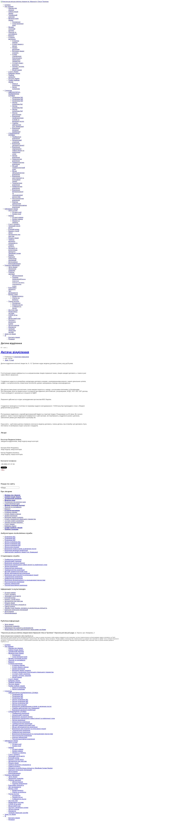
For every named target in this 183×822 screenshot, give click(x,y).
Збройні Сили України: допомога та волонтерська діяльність (26, 608)
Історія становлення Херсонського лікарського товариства (17, 58)
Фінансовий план (14, 318)
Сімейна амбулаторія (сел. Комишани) (18, 124)
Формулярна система (12, 312)
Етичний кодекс (13, 229)
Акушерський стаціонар (17, 141)
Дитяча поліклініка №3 (17, 110)
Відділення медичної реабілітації (16, 129)
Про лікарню (9, 6)
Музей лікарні (17, 70)
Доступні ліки (13, 310)
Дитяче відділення (16, 156)
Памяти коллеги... (11, 245)
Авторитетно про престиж (14, 601)
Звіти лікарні (12, 267)
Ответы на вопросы (16, 298)
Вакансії (11, 35)
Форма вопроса (17, 296)
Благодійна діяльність (12, 288)
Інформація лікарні (11, 209)
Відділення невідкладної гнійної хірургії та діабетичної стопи (18, 150)
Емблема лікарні (14, 73)
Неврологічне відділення (17, 160)
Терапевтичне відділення (17, 184)
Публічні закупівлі (11, 273)
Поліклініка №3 (17, 101)
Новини (11, 215)
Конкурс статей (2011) (12, 599)
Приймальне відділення (16, 137)
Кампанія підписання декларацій (12, 258)
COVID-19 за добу (14, 804)
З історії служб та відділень (14, 521)
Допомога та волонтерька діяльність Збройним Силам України (14, 251)
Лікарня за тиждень (16, 221)
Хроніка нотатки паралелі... (14, 522)
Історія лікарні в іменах (13, 514)
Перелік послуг (17, 305)
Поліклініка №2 (17, 99)
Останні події (16, 212)
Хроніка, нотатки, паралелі (18, 67)
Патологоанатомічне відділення (19, 206)
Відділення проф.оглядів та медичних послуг (20, 549)
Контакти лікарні (14, 337)
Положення (16, 22)
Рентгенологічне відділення (18, 199)
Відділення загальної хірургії (18, 144)
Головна (7, 5)
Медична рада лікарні (16, 653)
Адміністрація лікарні (13, 497)
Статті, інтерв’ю (14, 224)
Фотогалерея (13, 262)
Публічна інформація (12, 265)
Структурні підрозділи (21, 357)
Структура (8, 90)
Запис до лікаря (10, 334)
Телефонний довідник (12, 16)
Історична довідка (15, 41)
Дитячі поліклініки (16, 88)
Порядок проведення (19, 282)
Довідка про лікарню (12, 9)
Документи (12, 327)
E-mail (11, 360)
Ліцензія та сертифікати (12, 33)
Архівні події (16, 214)
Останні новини (17, 217)
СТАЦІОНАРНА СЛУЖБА (13, 134)
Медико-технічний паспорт (11, 28)
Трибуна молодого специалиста (12, 241)
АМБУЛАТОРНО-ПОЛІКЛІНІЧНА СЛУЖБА (14, 93)
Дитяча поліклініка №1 (17, 103)
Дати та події (12, 210)
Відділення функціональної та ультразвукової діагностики (25, 580)
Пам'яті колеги (10, 606)
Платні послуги (13, 301)
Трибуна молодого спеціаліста (15, 604)
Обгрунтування (17, 275)
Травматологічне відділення (18, 163)
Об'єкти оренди (13, 325)
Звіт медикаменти (13, 292)
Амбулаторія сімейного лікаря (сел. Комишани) (21, 552)
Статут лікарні (13, 71)
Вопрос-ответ (13, 294)
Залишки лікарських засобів (12, 330)
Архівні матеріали (15, 48)
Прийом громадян (11, 76)
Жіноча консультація (16, 113)
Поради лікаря (13, 238)
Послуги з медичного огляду (12, 321)
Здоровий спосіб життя (13, 596)
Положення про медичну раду (15, 502)
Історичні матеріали (12, 38)
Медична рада (10, 500)
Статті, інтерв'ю (10, 594)
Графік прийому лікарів (13, 527)
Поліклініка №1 (17, 97)
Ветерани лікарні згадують (18, 52)
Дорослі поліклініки (16, 84)
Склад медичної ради (12, 503)
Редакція (11, 339)
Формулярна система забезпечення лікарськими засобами (25, 629)
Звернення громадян (12, 269)
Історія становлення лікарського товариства (20, 519)
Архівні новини (17, 219)
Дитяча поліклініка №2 (17, 106)
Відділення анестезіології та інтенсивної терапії (18, 178)
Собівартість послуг (16, 307)
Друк (7, 360)
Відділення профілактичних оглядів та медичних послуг (18, 118)
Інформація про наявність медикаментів (19, 628)
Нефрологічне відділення (17, 187)
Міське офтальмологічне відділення (18, 172)
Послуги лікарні (13, 78)
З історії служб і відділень (17, 64)
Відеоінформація (14, 263)
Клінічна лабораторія (16, 202)
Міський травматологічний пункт (18, 167)
